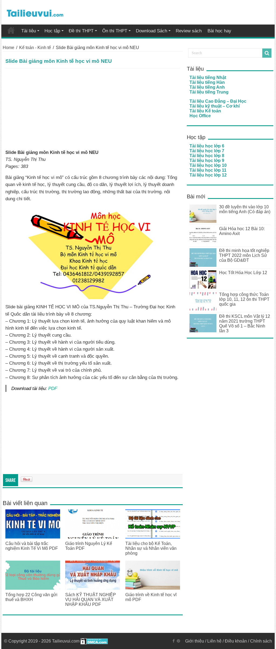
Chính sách (261, 641)
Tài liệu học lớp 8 (206, 155)
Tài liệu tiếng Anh (207, 87)
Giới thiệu (194, 641)
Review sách (189, 30)
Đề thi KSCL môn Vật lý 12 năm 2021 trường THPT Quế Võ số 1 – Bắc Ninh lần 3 (244, 323)
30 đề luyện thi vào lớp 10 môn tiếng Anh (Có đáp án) (244, 209)
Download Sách (151, 30)
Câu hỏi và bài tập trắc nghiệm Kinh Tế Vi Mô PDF (31, 546)
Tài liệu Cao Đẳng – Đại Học (217, 101)
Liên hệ (214, 641)
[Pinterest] (178, 641)
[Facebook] (173, 641)
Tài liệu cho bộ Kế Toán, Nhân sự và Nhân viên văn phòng (151, 548)
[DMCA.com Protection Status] (94, 641)
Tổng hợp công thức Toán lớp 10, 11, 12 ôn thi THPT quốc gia (244, 299)
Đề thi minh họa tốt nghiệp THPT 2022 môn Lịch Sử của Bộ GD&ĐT (244, 255)
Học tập (52, 30)
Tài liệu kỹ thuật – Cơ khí (214, 106)
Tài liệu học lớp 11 (207, 170)
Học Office (200, 115)
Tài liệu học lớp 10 (208, 165)
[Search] (266, 53)
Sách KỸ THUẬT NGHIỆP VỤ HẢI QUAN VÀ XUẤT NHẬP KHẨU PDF (90, 599)
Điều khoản (236, 641)
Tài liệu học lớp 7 (206, 151)
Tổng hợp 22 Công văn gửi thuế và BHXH (31, 597)
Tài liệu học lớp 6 (206, 146)
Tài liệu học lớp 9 (206, 160)
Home (8, 47)
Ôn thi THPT (114, 30)
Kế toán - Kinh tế (35, 47)
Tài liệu (28, 30)
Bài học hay (219, 30)
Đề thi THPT (81, 30)
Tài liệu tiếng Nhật (207, 77)
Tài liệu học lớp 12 (208, 175)
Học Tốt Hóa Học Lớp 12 (243, 272)
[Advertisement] (92, 109)
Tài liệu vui (11, 30)
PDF (52, 388)
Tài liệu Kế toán (205, 111)
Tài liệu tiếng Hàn (207, 82)
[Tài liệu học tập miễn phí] (35, 12)
